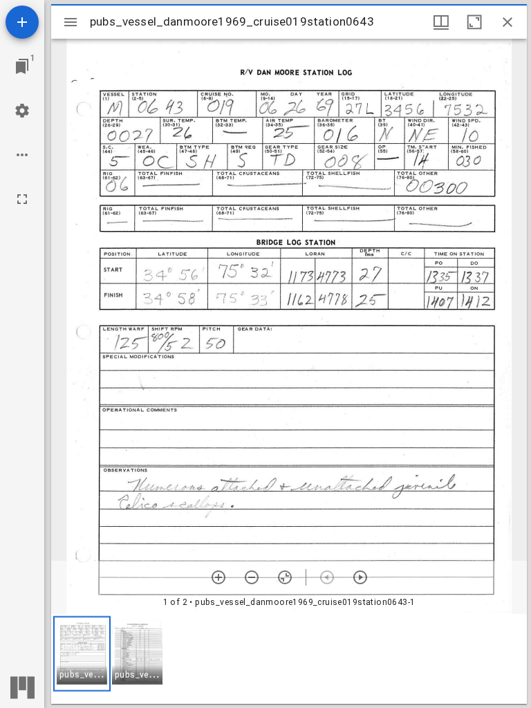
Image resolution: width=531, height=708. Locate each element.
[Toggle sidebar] (70, 22)
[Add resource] (22, 22)
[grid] (289, 659)
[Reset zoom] (284, 577)
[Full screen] (22, 199)
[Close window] (507, 22)
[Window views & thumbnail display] (441, 22)
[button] (82, 654)
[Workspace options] (22, 154)
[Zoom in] (218, 577)
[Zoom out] (251, 577)
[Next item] (360, 577)
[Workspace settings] (22, 110)
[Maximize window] (474, 22)
